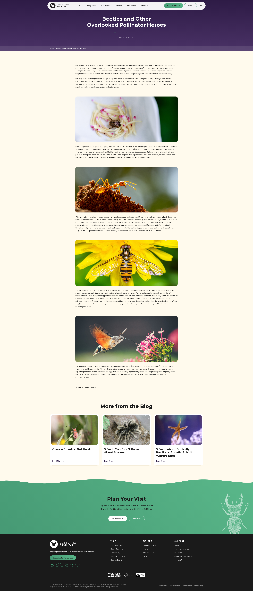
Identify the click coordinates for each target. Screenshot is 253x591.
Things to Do (91, 5)
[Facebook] (57, 565)
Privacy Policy (162, 586)
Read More (56, 461)
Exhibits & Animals (150, 545)
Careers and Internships (183, 556)
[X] (62, 565)
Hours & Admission (118, 549)
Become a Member (182, 549)
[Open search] (201, 6)
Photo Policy (198, 586)
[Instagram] (77, 565)
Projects (146, 556)
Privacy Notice (175, 586)
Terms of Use (187, 586)
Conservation (131, 5)
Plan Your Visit (116, 545)
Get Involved (106, 5)
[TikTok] (72, 565)
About (143, 5)
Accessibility (115, 552)
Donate (177, 545)
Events (145, 549)
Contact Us (178, 560)
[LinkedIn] (67, 565)
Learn (118, 5)
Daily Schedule (148, 552)
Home (52, 49)
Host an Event (116, 560)
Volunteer (178, 552)
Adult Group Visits (117, 556)
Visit (79, 5)
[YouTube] (52, 565)
